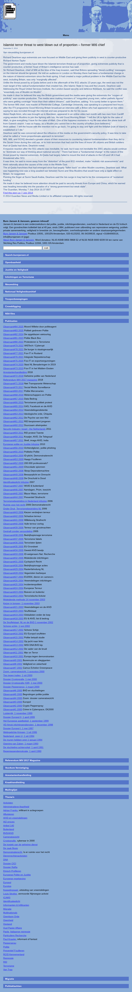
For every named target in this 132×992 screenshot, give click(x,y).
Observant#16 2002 (13, 633)
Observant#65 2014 (13, 406)
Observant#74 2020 (13, 364)
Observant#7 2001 (12, 668)
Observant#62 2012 (13, 417)
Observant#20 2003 (13, 611)
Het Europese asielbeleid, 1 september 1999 (26, 721)
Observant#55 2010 (13, 451)
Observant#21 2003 (13, 607)
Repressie (8, 958)
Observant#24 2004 (13, 588)
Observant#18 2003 (13, 618)
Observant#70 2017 (13, 387)
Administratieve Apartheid (16, 806)
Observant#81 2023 (13, 338)
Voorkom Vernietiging (17, 767)
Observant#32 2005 (13, 558)
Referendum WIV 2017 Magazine (22, 760)
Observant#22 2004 (13, 596)
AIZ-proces (8, 821)
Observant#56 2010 (13, 448)
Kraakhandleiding (15, 782)
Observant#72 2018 (13, 376)
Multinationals (10, 912)
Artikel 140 (8, 825)
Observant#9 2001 (12, 660)
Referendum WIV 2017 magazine (20, 379)
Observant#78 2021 (13, 349)
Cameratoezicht (11, 837)
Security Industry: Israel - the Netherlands (24, 429)
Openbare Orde (11, 916)
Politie (6, 947)
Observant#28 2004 (13, 573)
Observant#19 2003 (13, 615)
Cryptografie (9, 840)
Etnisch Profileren (12, 871)
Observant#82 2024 (13, 334)
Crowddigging (13, 306)
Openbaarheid (13, 262)
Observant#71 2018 (13, 383)
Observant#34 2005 (13, 550)
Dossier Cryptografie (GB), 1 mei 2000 (22, 683)
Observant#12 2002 (13, 649)
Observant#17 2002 (13, 630)
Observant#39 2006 (13, 527)
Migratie (7, 909)
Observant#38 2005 (13, 535)
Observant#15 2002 (13, 637)
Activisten (8, 802)
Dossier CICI (9, 863)
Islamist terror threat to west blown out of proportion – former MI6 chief (54, 45)
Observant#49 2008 (13, 474)
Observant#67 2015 (13, 398)
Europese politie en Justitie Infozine (21, 444)
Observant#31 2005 (13, 561)
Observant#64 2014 (13, 410)
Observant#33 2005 (13, 554)
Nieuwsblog (11, 284)
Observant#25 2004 (13, 584)
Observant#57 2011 (13, 440)
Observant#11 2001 (13, 652)
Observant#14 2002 (13, 641)
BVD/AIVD (8, 833)
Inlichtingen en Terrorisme (19, 277)
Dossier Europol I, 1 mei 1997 (18, 728)
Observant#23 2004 (13, 592)
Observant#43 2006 (13, 512)
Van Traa (7, 969)
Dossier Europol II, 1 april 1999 (19, 717)
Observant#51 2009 (13, 467)
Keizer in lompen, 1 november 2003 (21, 603)
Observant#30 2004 (13, 565)
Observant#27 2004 (13, 577)
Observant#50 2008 (13, 470)
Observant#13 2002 (13, 645)
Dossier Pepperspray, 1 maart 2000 (21, 686)
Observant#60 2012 (13, 425)
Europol (7, 882)
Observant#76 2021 (13, 357)
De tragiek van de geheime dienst (20, 844)
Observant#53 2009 (13, 459)
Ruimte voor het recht (14, 504)
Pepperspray (9, 943)
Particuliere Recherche (14, 935)
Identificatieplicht (11, 901)
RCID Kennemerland (13, 954)
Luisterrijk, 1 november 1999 (17, 713)
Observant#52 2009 (13, 463)
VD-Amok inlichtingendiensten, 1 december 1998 (28, 724)
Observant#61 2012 (13, 421)
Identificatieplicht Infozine (16, 482)
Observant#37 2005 (13, 539)
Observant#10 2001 (13, 656)
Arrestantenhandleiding (15, 372)
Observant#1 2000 (12, 709)
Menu (66, 35)
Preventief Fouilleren (13, 950)
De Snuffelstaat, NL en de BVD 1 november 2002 (28, 622)
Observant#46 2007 (13, 489)
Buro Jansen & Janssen (15, 233)
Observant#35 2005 (13, 546)
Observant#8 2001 (12, 664)
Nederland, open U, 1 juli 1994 (18, 736)
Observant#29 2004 (13, 569)
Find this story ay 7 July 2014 (18, 192)
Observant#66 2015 (13, 402)
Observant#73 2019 (13, 368)
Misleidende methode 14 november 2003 (24, 599)
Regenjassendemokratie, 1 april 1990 (22, 751)
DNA (5, 859)
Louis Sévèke (10, 893)
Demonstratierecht (12, 852)
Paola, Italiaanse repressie (16, 931)
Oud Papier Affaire (12, 928)
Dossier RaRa (10, 867)
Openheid (8, 920)
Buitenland (8, 829)
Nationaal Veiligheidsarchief (20, 291)
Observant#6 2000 (12, 690)
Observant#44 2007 (13, 497)
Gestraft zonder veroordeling (18, 531)
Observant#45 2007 (13, 493)
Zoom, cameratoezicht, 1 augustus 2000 (23, 671)
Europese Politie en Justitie (17, 874)
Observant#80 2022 (13, 342)
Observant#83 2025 (13, 330)
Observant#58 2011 (13, 436)
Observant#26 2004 (13, 580)
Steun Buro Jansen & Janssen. (19, 240)
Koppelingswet (10, 890)
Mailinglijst (11, 789)
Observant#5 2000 (12, 694)
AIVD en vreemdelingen (15, 818)
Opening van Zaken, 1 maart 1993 (20, 743)
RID (5, 962)
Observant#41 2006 (13, 520)
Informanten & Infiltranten (16, 905)
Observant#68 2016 (13, 395)
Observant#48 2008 (13, 478)
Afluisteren (8, 814)
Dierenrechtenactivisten (15, 855)
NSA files (10, 313)
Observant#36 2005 (13, 542)
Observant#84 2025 (13, 326)
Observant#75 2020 (13, 361)
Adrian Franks (10, 810)
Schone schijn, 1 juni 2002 (16, 626)
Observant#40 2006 (13, 523)
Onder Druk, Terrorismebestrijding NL (22, 508)
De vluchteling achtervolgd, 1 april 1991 (23, 747)
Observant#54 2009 (13, 455)
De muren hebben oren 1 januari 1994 (22, 739)
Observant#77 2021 (13, 353)
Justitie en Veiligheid (16, 269)
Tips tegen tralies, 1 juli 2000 (17, 675)
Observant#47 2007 (13, 486)
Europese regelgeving (14, 878)
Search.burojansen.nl (17, 255)
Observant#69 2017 (13, 391)
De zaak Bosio (10, 848)
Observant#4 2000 (12, 698)
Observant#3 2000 (12, 702)
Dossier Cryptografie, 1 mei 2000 (20, 679)
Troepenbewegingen (16, 299)
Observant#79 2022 (13, 345)
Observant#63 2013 (13, 414)
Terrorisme (8, 966)
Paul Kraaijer (9, 939)
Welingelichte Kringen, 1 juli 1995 (20, 732)
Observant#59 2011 (13, 432)
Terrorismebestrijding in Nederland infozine (25, 501)
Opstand (7, 924)
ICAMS (6, 897)
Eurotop (7, 886)
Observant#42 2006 (13, 516)
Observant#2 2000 (12, 705)
